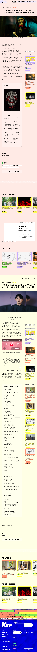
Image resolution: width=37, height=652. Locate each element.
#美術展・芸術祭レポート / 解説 (18, 618)
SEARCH (14, 630)
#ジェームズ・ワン (18, 165)
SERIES (30, 1)
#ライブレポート (3, 618)
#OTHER (15, 648)
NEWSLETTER (17, 622)
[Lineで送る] (9, 171)
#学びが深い (10, 618)
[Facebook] (32, 633)
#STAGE (15, 645)
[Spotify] (24, 633)
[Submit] (20, 632)
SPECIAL (26, 1)
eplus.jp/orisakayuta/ (12, 505)
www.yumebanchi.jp (8, 428)
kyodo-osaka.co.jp (7, 461)
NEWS (19, 1)
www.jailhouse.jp (7, 451)
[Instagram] (28, 633)
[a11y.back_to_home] (3, 2)
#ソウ (6, 165)
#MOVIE (15, 642)
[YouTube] (26, 633)
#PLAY (14, 637)
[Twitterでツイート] (12, 171)
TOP (23, 278)
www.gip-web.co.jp (14, 396)
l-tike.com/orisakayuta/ (11, 504)
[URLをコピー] (18, 171)
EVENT (22, 1)
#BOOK (14, 643)
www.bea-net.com (14, 438)
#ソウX (3, 165)
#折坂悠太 (3, 535)
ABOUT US (4, 646)
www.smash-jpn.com (11, 486)
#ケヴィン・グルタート (12, 165)
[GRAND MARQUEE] (6, 641)
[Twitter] (30, 633)
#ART (14, 640)
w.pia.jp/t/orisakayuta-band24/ (12, 502)
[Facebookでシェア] (15, 171)
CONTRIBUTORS (6, 649)
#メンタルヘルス (27, 618)
